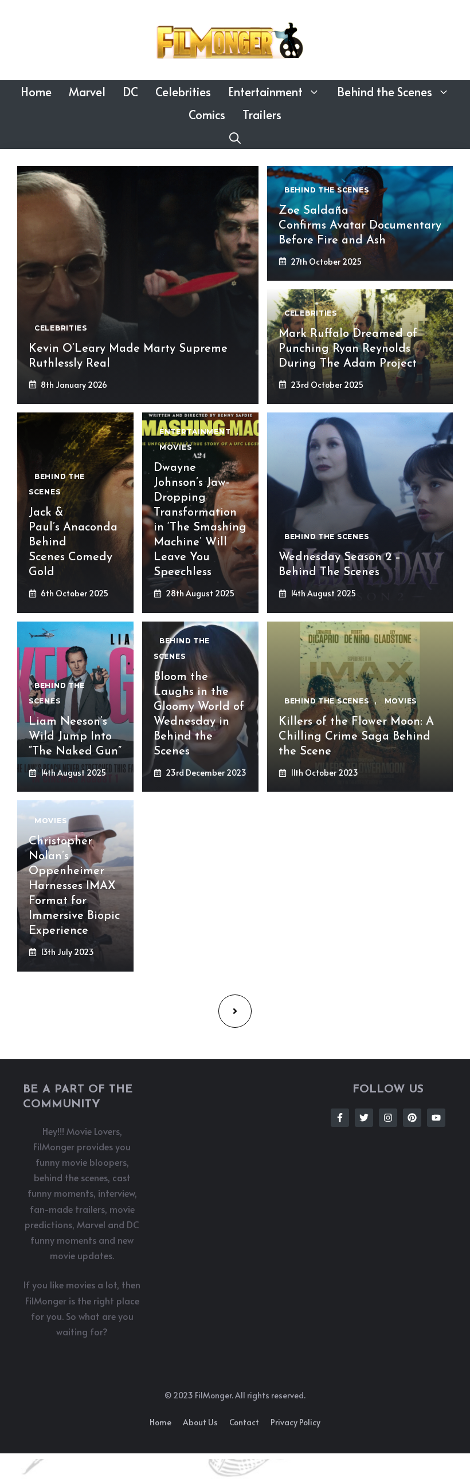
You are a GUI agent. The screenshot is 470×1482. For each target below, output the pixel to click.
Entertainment (265, 92)
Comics (207, 115)
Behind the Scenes (384, 92)
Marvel (87, 92)
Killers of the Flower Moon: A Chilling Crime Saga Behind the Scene (356, 736)
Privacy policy (295, 1422)
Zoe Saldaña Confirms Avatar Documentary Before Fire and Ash (360, 225)
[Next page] (235, 1011)
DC (130, 92)
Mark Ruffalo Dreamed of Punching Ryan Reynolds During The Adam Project (348, 348)
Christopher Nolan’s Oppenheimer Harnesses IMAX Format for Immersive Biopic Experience (74, 886)
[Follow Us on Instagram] (388, 1117)
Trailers (261, 115)
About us (200, 1422)
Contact (244, 1422)
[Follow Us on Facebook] (340, 1117)
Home (36, 92)
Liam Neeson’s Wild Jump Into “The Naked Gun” (75, 736)
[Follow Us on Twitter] (364, 1117)
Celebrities (183, 92)
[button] (235, 137)
